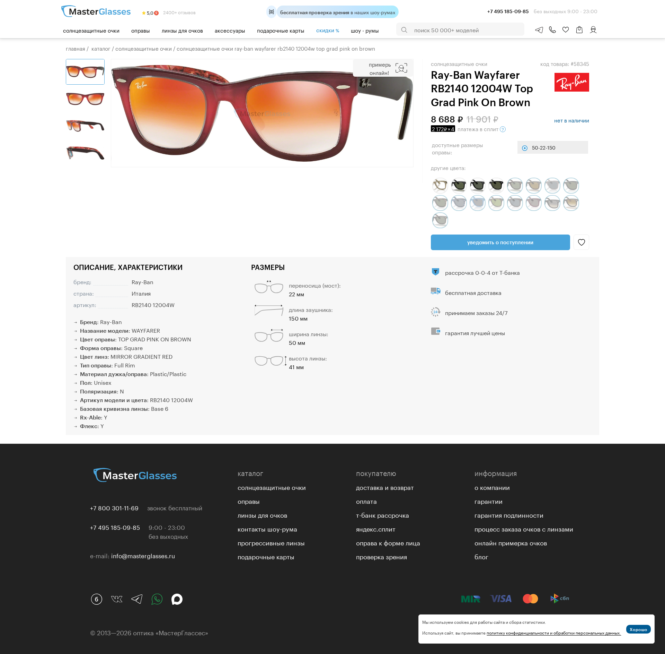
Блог (481, 556)
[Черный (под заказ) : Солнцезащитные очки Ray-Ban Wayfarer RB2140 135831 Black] (571, 186)
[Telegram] (136, 599)
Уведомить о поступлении (500, 242)
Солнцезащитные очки (91, 30)
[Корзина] (579, 33)
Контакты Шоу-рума (267, 528)
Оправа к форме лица (388, 542)
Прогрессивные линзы (271, 542)
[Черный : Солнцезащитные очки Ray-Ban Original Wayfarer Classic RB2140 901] (459, 186)
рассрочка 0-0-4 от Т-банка (482, 271)
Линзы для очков (182, 30)
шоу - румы (365, 30)
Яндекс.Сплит (376, 528)
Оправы (140, 30)
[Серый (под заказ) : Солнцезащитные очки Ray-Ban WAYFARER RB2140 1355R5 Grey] (552, 186)
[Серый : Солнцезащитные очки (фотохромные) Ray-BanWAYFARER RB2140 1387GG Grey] (440, 186)
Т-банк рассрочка (382, 514)
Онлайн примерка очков (511, 542)
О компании (492, 486)
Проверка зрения (381, 556)
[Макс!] (177, 599)
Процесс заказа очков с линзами (524, 528)
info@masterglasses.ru (143, 555)
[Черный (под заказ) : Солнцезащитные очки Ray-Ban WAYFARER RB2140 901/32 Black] (552, 203)
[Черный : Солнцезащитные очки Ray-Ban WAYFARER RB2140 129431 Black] (496, 186)
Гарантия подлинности (509, 514)
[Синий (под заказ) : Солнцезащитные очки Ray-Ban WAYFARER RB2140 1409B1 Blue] (478, 203)
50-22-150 (544, 147)
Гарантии (489, 500)
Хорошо (638, 629)
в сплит (466, 128)
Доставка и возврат (385, 486)
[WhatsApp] (156, 599)
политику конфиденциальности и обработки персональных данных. (554, 632)
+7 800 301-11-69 (114, 507)
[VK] (116, 599)
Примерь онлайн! (380, 68)
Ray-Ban (142, 281)
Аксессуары (230, 30)
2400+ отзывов (179, 11)
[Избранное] (565, 30)
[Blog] (96, 599)
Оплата (366, 500)
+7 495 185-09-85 (115, 526)
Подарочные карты (280, 30)
